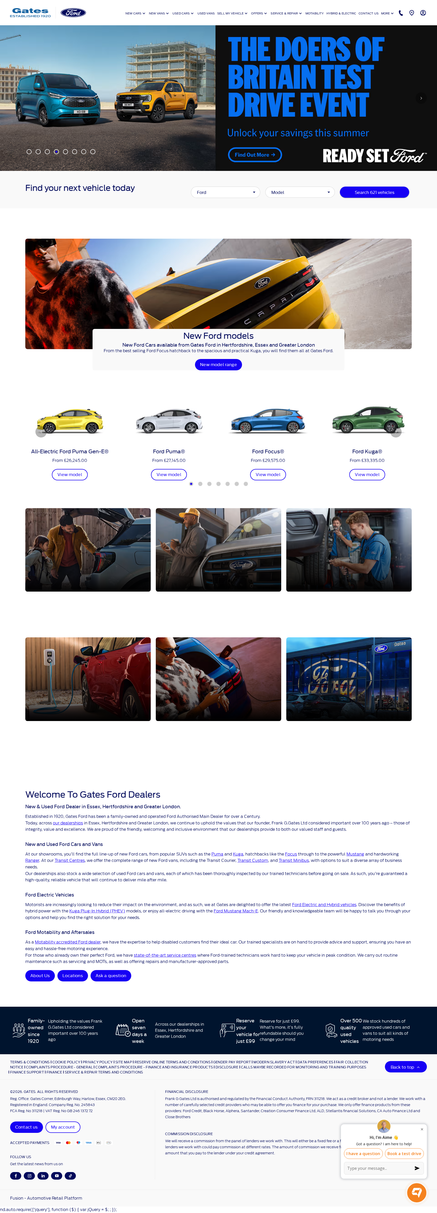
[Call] (400, 12)
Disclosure (226, 1066)
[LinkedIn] (43, 1175)
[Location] (411, 12)
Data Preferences (315, 1061)
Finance (54, 1071)
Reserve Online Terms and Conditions (173, 1061)
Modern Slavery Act (274, 1061)
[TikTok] (70, 1175)
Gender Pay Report (232, 1061)
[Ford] (73, 12)
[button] (246, 192)
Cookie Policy (66, 1061)
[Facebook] (15, 1175)
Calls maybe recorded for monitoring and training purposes (303, 1066)
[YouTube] (56, 1175)
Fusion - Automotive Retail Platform (46, 1198)
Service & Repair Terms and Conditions (104, 1071)
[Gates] (30, 12)
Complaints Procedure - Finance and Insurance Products (154, 1066)
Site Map (123, 1061)
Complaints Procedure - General (59, 1066)
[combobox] (225, 192)
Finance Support (27, 1071)
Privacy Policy (98, 1061)
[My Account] (422, 12)
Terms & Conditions (30, 1061)
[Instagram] (29, 1175)
